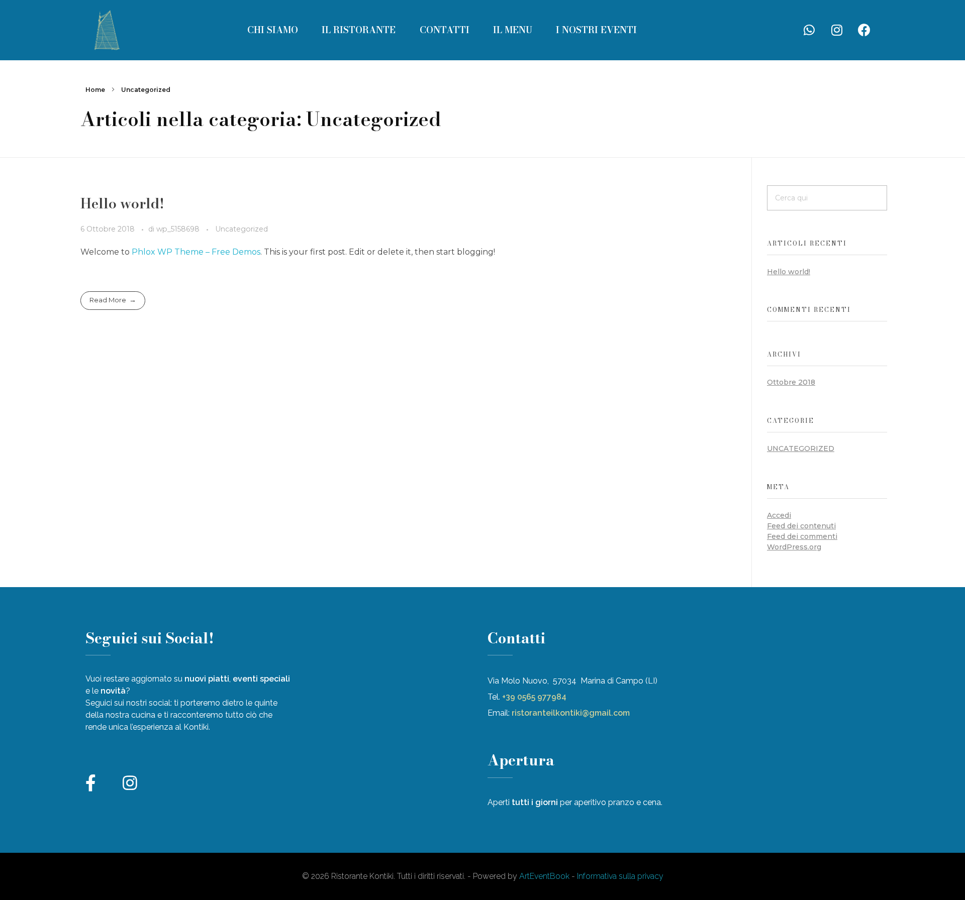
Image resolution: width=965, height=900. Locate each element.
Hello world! (122, 203)
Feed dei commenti (802, 536)
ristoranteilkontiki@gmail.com (571, 713)
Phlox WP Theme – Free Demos (196, 252)
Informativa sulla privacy (620, 876)
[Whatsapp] (809, 30)
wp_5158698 (179, 229)
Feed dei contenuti (801, 525)
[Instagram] (836, 30)
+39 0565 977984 (535, 697)
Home (95, 89)
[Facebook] (864, 30)
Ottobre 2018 (791, 382)
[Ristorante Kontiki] (105, 28)
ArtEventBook (544, 876)
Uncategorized (241, 229)
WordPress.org (794, 546)
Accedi (779, 515)
